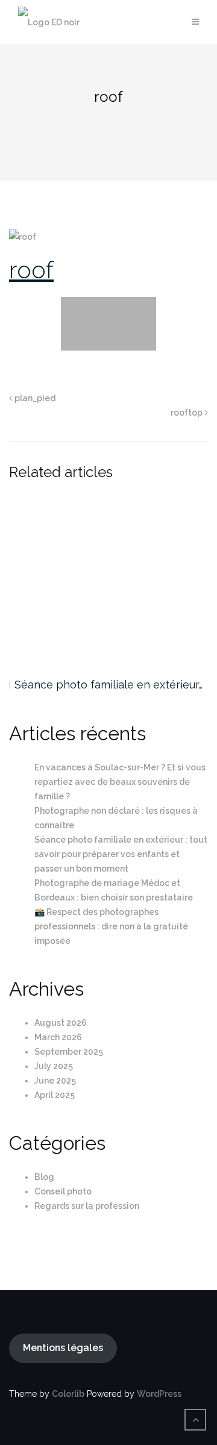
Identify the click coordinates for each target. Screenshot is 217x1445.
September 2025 (68, 1051)
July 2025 (53, 1066)
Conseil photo (63, 1191)
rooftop (187, 412)
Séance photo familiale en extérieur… (108, 684)
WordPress (159, 1394)
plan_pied (34, 398)
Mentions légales (63, 1347)
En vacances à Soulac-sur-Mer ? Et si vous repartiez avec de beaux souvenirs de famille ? (120, 782)
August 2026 (60, 1023)
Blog (44, 1177)
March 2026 (58, 1037)
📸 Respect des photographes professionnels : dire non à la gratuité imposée (111, 926)
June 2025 (55, 1080)
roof (31, 269)
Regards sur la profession (86, 1206)
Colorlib (68, 1394)
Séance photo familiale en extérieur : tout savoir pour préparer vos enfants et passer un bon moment (120, 854)
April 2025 (54, 1095)
